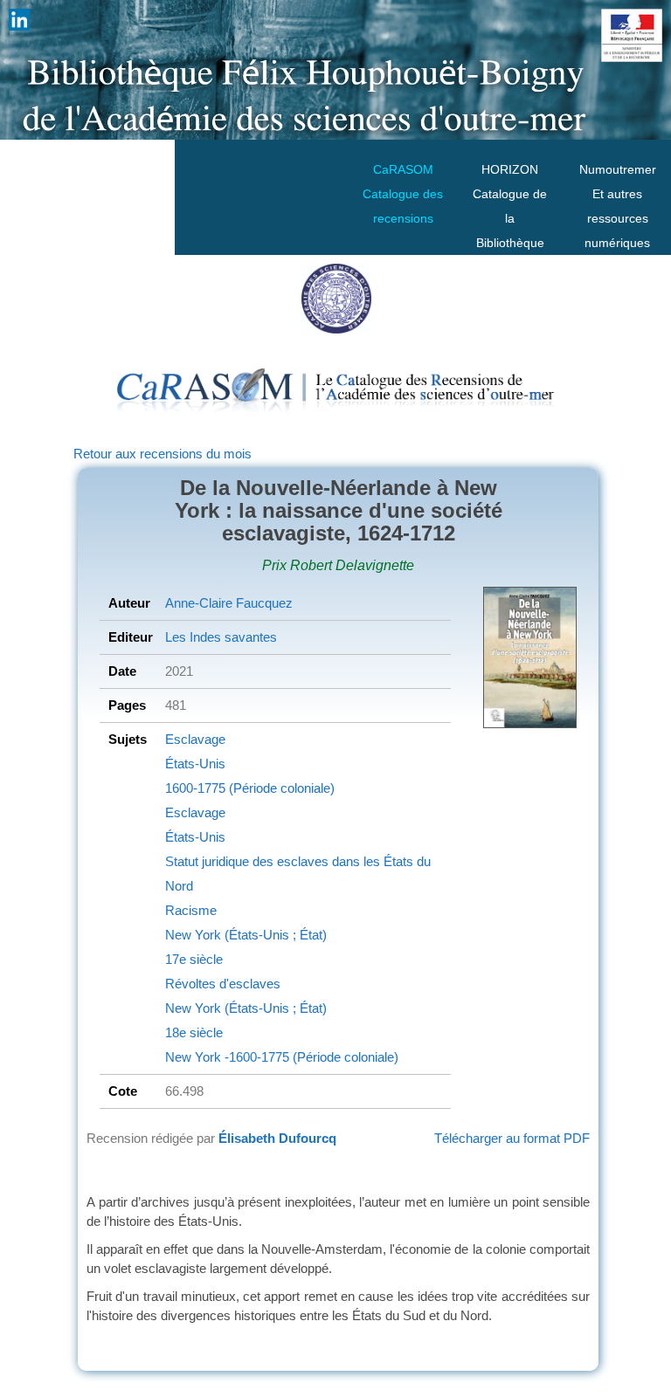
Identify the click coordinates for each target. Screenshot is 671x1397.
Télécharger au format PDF (512, 1138)
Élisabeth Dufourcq (277, 1138)
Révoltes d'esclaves (222, 983)
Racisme (191, 910)
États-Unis (195, 763)
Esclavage (195, 739)
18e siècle (194, 1032)
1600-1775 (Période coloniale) (250, 788)
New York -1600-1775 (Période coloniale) (281, 1056)
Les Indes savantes (221, 637)
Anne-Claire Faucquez (229, 602)
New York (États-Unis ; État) (246, 934)
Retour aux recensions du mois (162, 453)
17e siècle (194, 959)
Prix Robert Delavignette (338, 565)
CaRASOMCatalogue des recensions (403, 193)
